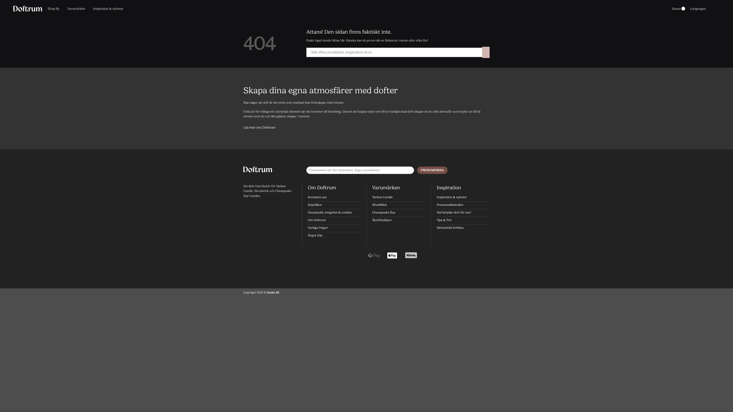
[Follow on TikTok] (485, 170)
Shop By (54, 8)
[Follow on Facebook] (470, 170)
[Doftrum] (27, 8)
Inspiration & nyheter (108, 8)
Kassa (676, 8)
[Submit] (486, 52)
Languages (698, 8)
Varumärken (76, 8)
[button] (718, 8)
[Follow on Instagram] (478, 170)
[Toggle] (485, 128)
